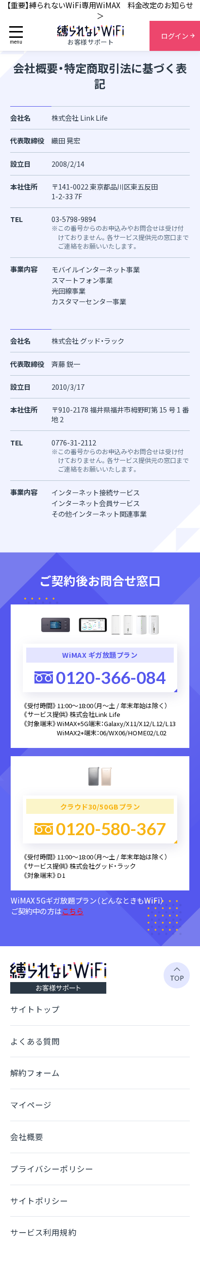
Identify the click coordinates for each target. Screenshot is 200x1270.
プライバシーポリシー (51, 1169)
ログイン (174, 36)
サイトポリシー (39, 1200)
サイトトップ (35, 1009)
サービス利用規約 (43, 1232)
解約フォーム (35, 1073)
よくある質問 (35, 1041)
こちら (72, 910)
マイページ (31, 1105)
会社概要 (26, 1137)
